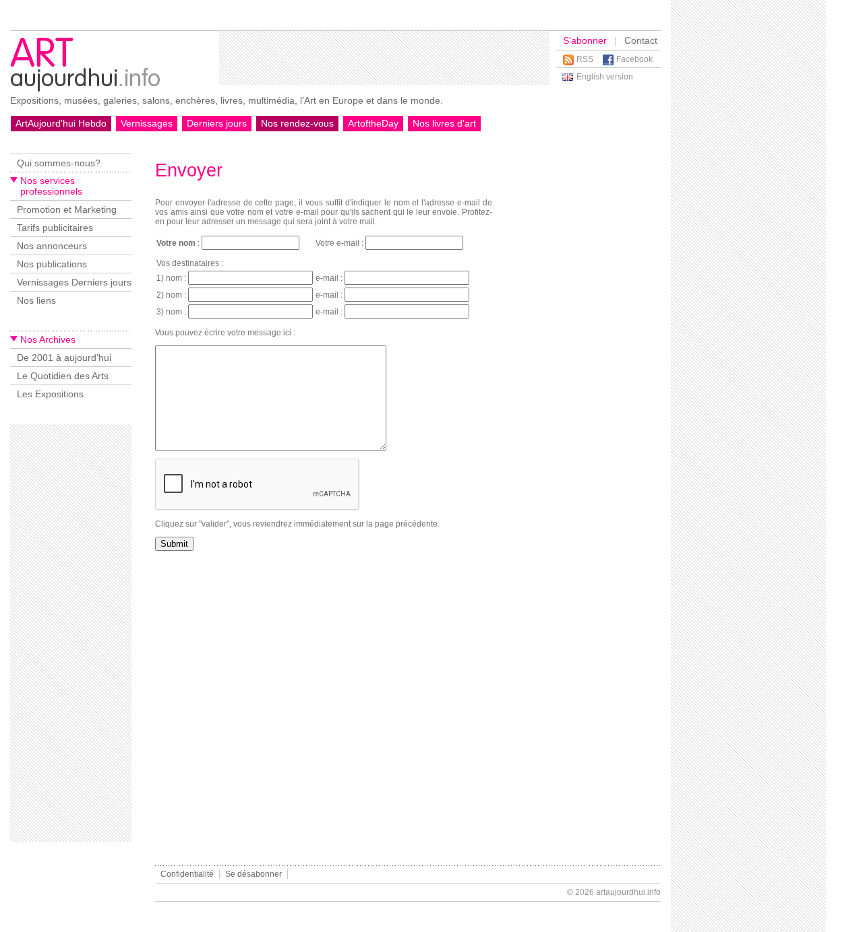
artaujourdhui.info (628, 892)
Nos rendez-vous (297, 123)
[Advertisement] (384, 58)
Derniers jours (217, 123)
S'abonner (585, 40)
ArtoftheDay (373, 123)
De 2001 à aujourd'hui (64, 357)
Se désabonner (253, 874)
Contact (640, 40)
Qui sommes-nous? (58, 163)
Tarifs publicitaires (55, 227)
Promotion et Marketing (67, 209)
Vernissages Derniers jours (74, 282)
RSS (584, 59)
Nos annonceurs (52, 245)
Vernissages (147, 123)
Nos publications (52, 264)
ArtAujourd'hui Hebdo (61, 123)
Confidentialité (187, 874)
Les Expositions (50, 394)
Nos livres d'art (444, 123)
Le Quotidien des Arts (63, 375)
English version (604, 76)
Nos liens (36, 300)
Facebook (634, 59)
